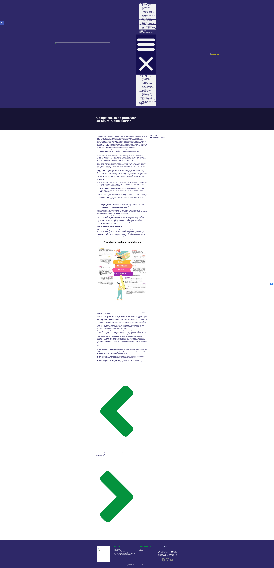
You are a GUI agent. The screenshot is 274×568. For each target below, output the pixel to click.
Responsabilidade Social (148, 15)
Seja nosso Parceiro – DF (148, 27)
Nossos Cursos (143, 19)
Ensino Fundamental (147, 20)
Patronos (144, 16)
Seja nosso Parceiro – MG (149, 29)
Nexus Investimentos (147, 14)
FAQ (143, 8)
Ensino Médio (145, 22)
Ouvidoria (144, 10)
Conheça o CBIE (146, 6)
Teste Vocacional (146, 18)
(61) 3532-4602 (215, 54)
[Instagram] (167, 560)
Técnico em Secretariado (148, 23)
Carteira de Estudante (148, 12)
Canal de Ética (146, 7)
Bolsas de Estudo (146, 4)
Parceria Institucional (145, 24)
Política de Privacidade (145, 32)
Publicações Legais (147, 11)
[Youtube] (171, 560)
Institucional (143, 3)
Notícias (141, 31)
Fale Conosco (143, 30)
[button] (146, 54)
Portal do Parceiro (147, 26)
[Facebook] (163, 560)
